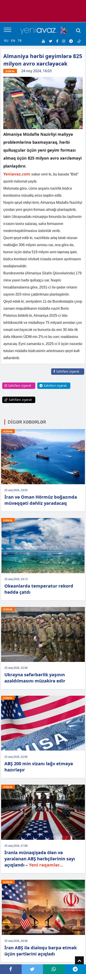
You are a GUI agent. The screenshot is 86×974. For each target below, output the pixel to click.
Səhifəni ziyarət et (66, 374)
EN (13, 40)
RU (6, 40)
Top (79, 960)
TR (20, 40)
